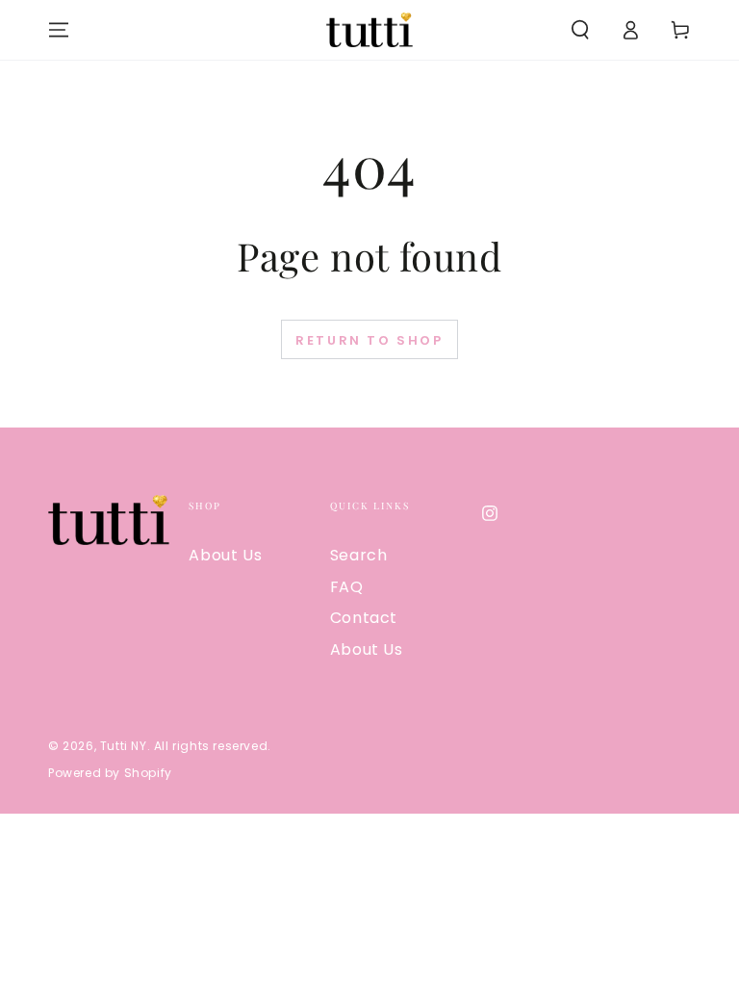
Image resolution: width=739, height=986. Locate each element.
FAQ (347, 587)
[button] (580, 30)
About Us (225, 555)
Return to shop (369, 340)
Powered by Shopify (110, 773)
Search (359, 555)
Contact (363, 618)
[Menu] (59, 30)
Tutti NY (123, 746)
